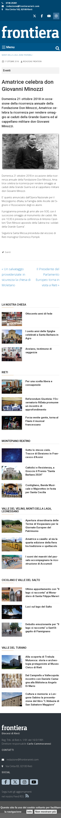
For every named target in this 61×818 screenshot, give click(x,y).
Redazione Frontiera (32, 61)
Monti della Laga (10, 55)
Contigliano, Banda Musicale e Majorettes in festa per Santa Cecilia (40, 489)
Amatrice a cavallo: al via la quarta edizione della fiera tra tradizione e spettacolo (41, 542)
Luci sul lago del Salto (38, 606)
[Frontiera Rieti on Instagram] (56, 16)
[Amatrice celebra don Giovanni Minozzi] (30, 151)
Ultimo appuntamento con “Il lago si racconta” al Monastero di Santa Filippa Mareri (42, 593)
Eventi (8, 252)
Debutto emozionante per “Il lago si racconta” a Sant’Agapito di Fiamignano (42, 628)
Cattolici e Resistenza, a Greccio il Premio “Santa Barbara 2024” (40, 471)
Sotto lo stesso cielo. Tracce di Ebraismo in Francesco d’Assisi (42, 454)
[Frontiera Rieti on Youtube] (49, 16)
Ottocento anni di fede (38, 313)
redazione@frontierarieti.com (22, 6)
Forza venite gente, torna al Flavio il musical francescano (41, 421)
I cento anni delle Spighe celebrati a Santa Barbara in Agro (41, 335)
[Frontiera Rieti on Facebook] (42, 16)
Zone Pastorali (25, 55)
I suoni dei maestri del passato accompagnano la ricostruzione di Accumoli (42, 560)
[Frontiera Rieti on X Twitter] (35, 16)
